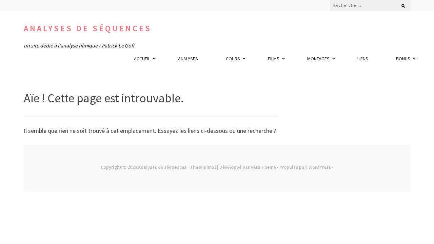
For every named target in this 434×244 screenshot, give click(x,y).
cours (233, 59)
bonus (403, 59)
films (273, 59)
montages (318, 59)
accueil (142, 59)
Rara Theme (263, 167)
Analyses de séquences (88, 28)
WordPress (320, 167)
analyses (188, 59)
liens (362, 59)
